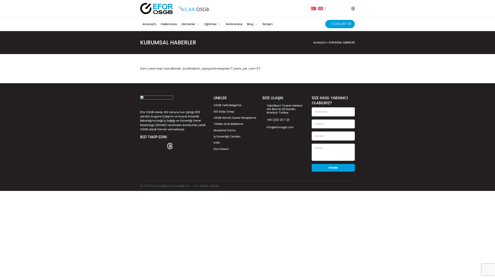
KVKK (217, 143)
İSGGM (161, 125)
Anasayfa (319, 42)
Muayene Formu (225, 130)
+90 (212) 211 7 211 (278, 120)
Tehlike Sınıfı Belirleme (228, 124)
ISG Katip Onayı (224, 112)
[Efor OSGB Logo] (156, 8)
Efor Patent (221, 149)
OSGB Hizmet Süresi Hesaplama (235, 118)
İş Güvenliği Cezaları (227, 136)
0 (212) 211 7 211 (341, 24)
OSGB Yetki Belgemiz (228, 105)
